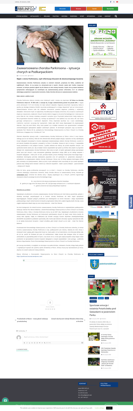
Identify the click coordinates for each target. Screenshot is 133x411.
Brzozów (63, 9)
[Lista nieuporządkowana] (37, 343)
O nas (100, 16)
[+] (50, 342)
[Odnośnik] (44, 343)
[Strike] (32, 343)
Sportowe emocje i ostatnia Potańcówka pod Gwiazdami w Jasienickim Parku (103, 310)
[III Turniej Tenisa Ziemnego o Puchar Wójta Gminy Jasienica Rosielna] (94, 339)
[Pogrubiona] (24, 343)
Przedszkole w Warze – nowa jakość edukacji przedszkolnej (32, 320)
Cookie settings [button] (99, 408)
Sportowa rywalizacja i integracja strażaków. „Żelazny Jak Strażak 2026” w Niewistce (108, 362)
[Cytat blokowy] (39, 343)
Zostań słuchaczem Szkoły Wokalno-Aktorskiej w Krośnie (67, 320)
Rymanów (110, 9)
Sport (82, 16)
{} (47, 342)
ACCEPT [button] (109, 408)
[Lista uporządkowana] (34, 343)
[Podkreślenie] (29, 343)
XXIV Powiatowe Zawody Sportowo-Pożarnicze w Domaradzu (108, 350)
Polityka (56, 16)
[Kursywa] (27, 343)
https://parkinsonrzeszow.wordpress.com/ (29, 256)
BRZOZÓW (101, 298)
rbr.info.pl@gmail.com (85, 395)
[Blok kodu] (42, 343)
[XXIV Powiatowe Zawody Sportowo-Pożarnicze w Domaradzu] (94, 351)
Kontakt (108, 16)
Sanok (94, 9)
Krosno (78, 9)
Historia (64, 16)
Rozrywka (73, 16)
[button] (40, 16)
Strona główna (21, 16)
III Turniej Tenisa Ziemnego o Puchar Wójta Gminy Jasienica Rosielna (108, 337)
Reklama (47, 16)
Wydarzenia (91, 16)
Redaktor (31, 75)
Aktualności (34, 16)
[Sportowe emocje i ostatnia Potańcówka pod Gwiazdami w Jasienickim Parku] (103, 287)
